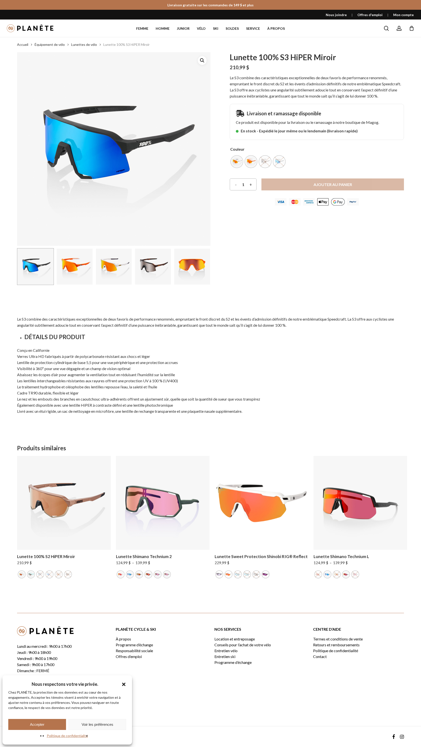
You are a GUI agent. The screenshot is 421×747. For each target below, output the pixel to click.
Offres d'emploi (370, 15)
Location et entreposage (234, 639)
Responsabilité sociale (134, 651)
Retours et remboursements (336, 645)
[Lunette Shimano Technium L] (360, 503)
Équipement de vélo (50, 44)
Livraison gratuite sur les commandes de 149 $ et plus (210, 5)
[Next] (203, 266)
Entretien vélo (226, 651)
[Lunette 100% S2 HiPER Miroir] (64, 503)
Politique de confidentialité (67, 736)
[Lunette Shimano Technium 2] (163, 503)
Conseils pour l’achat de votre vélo (242, 645)
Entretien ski (224, 657)
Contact (320, 657)
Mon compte (403, 15)
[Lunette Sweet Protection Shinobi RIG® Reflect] (261, 503)
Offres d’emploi (129, 657)
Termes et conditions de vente (338, 639)
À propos (123, 639)
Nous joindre (336, 15)
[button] (123, 684)
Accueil (22, 44)
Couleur (237, 149)
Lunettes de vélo (84, 44)
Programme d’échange (134, 645)
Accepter (37, 724)
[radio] (237, 162)
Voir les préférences (97, 724)
